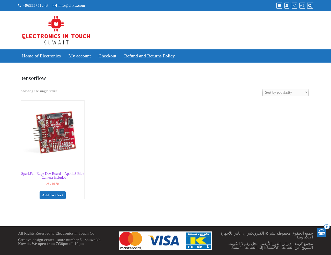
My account (80, 55)
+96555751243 (35, 5)
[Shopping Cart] (321, 232)
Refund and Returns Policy (149, 55)
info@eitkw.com (71, 5)
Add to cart (52, 195)
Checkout (107, 55)
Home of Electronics (41, 55)
